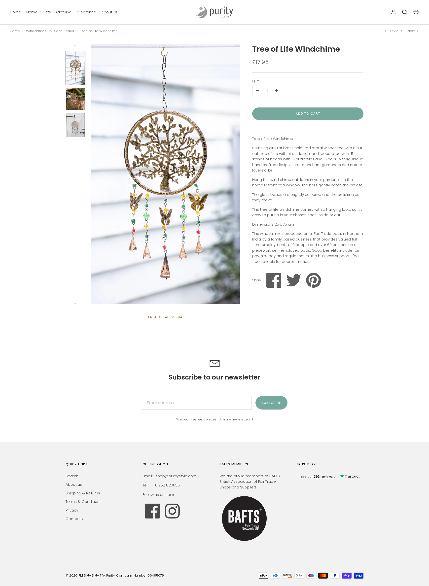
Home (15, 12)
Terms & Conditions (84, 501)
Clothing (64, 12)
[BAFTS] (244, 542)
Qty (255, 81)
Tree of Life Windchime (99, 31)
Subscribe (271, 402)
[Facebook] (152, 511)
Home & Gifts (38, 12)
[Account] (393, 12)
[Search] (404, 12)
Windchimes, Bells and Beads (50, 31)
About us (109, 12)
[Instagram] (172, 511)
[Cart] (416, 12)
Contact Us (76, 518)
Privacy (72, 510)
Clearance (86, 12)
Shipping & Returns (83, 493)
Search (72, 476)
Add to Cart (308, 113)
